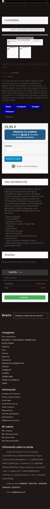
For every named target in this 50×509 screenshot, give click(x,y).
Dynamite (5, 357)
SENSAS (5, 367)
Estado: (5, 77)
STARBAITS (6, 370)
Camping (5, 347)
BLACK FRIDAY (8, 343)
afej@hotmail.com (18, 492)
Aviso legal (6, 400)
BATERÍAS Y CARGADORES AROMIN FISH (19, 340)
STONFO (5, 373)
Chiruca (5, 353)
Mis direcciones (8, 437)
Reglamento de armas (10, 420)
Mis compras (7, 431)
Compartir (21, 106)
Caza (4, 350)
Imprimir (9, 117)
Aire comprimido (8, 337)
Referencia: (6, 73)
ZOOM (4, 383)
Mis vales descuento (10, 434)
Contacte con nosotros (11, 394)
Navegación (6, 360)
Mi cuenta (7, 426)
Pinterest (9, 111)
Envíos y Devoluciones (11, 397)
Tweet (8, 106)
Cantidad (8, 146)
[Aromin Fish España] (25, 8)
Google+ (35, 106)
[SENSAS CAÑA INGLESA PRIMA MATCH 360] (12, 52)
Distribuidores (7, 417)
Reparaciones (7, 410)
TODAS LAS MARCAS (10, 380)
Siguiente (33, 53)
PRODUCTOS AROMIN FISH (13, 363)
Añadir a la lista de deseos (27, 166)
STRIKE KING (7, 377)
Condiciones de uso (10, 404)
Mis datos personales (10, 441)
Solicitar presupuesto (10, 414)
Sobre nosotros (8, 407)
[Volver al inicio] (4, 29)
